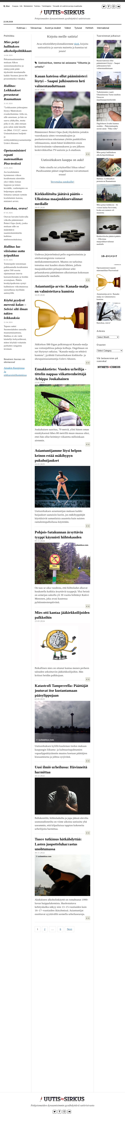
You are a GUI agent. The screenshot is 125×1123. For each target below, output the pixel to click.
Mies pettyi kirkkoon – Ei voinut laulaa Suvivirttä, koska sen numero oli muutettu (107, 209)
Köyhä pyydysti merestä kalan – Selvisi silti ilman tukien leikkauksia (16, 309)
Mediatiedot (28, 6)
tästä (76, 43)
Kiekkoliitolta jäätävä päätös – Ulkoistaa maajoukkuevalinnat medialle (59, 199)
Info (21, 6)
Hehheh (89, 28)
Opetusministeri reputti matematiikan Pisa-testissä (15, 157)
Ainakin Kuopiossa (14, 368)
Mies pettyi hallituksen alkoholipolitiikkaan (16, 46)
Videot (67, 28)
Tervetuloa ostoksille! (62, 181)
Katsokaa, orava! (16, 208)
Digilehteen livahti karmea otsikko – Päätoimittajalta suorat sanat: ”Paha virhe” (108, 126)
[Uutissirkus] (109, 368)
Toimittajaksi (46, 6)
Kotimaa (21, 28)
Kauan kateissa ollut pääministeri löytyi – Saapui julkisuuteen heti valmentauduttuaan (61, 81)
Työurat (78, 28)
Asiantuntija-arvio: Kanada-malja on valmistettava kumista (108, 296)
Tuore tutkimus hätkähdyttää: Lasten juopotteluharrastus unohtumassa (58, 844)
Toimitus (37, 6)
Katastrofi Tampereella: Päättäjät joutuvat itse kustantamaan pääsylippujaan (61, 690)
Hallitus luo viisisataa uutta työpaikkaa (14, 251)
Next (69, 929)
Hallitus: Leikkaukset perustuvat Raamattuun (12, 92)
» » (87, 154)
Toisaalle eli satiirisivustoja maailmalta (67, 6)
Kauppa (15, 6)
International (103, 28)
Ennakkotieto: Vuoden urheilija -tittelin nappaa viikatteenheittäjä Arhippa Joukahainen (60, 374)
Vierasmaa (35, 28)
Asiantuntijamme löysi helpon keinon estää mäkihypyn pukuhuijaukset (58, 455)
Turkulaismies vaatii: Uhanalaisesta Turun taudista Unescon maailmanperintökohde (109, 96)
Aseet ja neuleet (53, 28)
